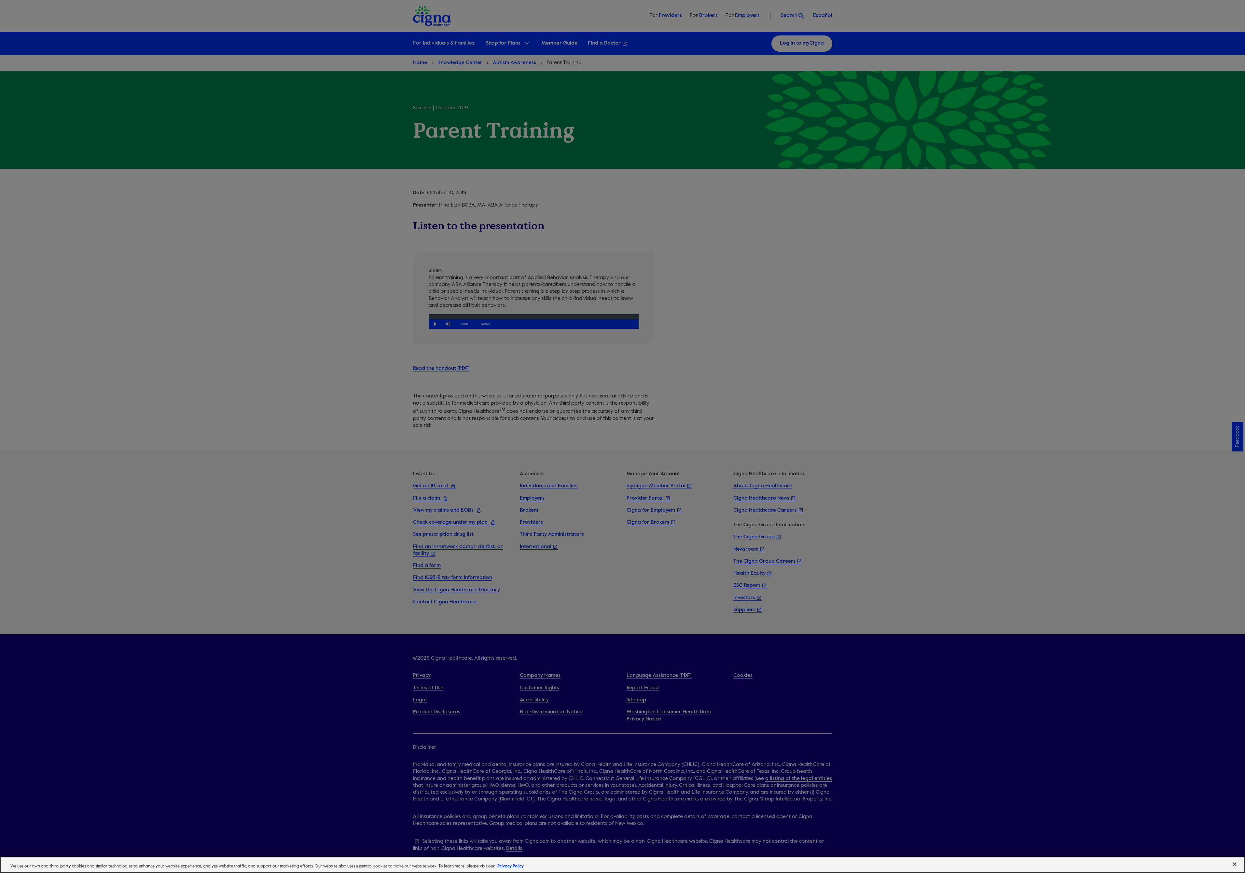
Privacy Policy (510, 866)
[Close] (1234, 864)
